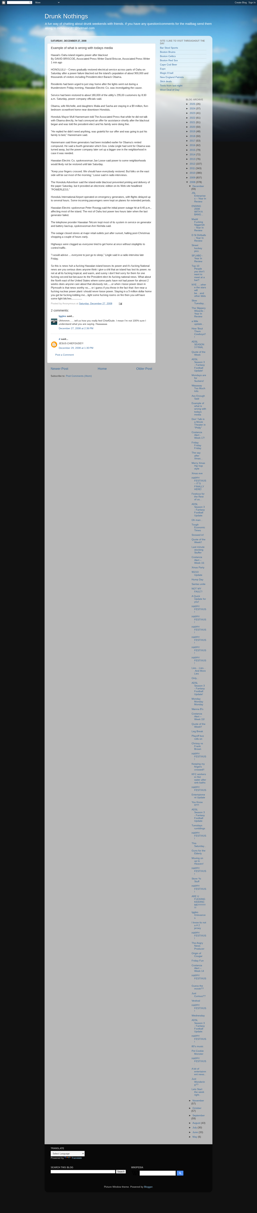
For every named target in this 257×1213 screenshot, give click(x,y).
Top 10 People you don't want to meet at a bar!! (198, 273)
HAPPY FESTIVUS (199, 788)
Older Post (144, 368)
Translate (77, 1158)
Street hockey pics (197, 248)
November (198, 1100)
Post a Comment (64, 354)
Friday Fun (198, 960)
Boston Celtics (168, 56)
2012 (193, 163)
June (195, 1132)
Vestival (196, 1000)
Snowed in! (198, 535)
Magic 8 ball (166, 73)
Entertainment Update (198, 796)
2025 (193, 104)
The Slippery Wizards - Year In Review (199, 312)
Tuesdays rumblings (198, 827)
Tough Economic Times (198, 527)
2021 (193, 122)
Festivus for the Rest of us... (198, 497)
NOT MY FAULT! (197, 590)
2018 (193, 136)
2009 (193, 177)
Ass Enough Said (198, 397)
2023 (193, 113)
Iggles (62, 316)
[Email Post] (120, 303)
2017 (193, 140)
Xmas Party (198, 567)
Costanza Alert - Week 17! (198, 435)
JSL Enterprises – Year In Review (199, 197)
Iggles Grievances (199, 915)
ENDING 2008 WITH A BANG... (197, 210)
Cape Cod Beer (168, 64)
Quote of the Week (198, 353)
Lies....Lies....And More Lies (199, 671)
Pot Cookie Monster (198, 1052)
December (198, 186)
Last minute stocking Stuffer (198, 550)
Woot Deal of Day (169, 90)
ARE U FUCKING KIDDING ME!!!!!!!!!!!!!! (199, 902)
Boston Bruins (167, 52)
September (198, 1115)
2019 (193, 131)
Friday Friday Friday (196, 445)
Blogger (148, 1187)
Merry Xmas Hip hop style (198, 466)
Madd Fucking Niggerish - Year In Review (198, 225)
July (195, 1127)
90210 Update (197, 573)
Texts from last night (171, 85)
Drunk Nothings (66, 16)
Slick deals (166, 81)
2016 (193, 145)
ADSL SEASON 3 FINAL (198, 344)
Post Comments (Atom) (79, 376)
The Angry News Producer (198, 946)
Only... (195, 678)
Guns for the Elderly (198, 852)
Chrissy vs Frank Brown (197, 746)
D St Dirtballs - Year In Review (199, 238)
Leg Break (197, 731)
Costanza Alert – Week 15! (198, 716)
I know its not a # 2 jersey (199, 925)
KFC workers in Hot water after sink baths (199, 778)
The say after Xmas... (197, 455)
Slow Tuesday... (199, 302)
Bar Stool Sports (169, 48)
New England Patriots (172, 77)
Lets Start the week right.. (198, 1092)
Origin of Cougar (197, 954)
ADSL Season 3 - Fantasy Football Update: (198, 510)
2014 (193, 154)
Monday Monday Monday (197, 702)
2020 (193, 127)
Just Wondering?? (198, 1082)
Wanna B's (197, 709)
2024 (193, 108)
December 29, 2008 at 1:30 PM (76, 348)
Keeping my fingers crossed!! (198, 767)
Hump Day (197, 579)
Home (102, 368)
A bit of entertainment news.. (199, 1071)
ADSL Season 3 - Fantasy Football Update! (198, 365)
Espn (163, 69)
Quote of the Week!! (198, 541)
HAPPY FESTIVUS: (199, 978)
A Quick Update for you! (199, 599)
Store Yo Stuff (196, 880)
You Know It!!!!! (197, 803)
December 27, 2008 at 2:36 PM (76, 328)
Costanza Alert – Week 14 (198, 968)
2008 (193, 182)
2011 (193, 168)
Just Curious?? (199, 995)
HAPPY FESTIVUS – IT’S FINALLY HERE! (199, 484)
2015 (193, 150)
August (196, 1123)
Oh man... (197, 520)
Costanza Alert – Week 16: (198, 560)
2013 (193, 159)
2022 (193, 117)
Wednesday (198, 1015)
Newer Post (59, 368)
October (196, 1108)
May (195, 1137)
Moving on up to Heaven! (198, 861)
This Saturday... (199, 844)
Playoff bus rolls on (198, 737)
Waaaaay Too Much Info (198, 388)
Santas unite (198, 584)
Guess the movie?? (198, 987)
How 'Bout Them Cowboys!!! (199, 332)
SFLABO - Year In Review (197, 258)
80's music (197, 1046)
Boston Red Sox (169, 60)
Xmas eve (197, 473)
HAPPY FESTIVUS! (199, 609)
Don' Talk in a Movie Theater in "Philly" (199, 423)
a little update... (198, 322)
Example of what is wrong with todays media (199, 409)
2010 (193, 173)
